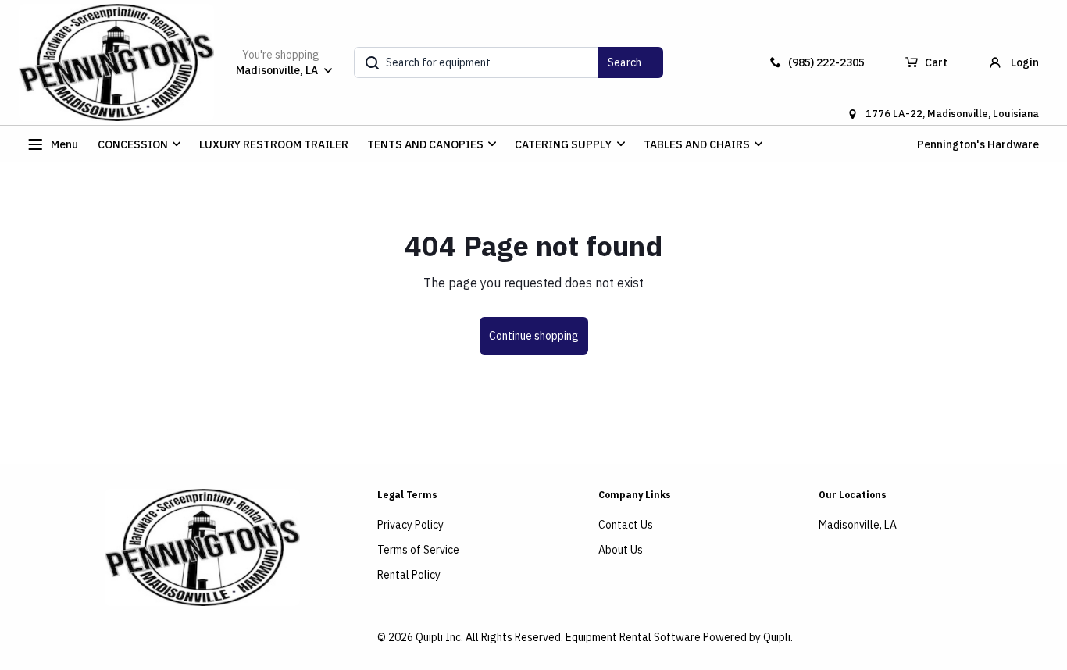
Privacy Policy (410, 525)
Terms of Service (418, 550)
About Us (620, 550)
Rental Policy (409, 575)
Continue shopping (534, 336)
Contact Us (625, 525)
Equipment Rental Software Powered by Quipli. (679, 637)
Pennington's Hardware (978, 144)
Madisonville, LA (858, 525)
